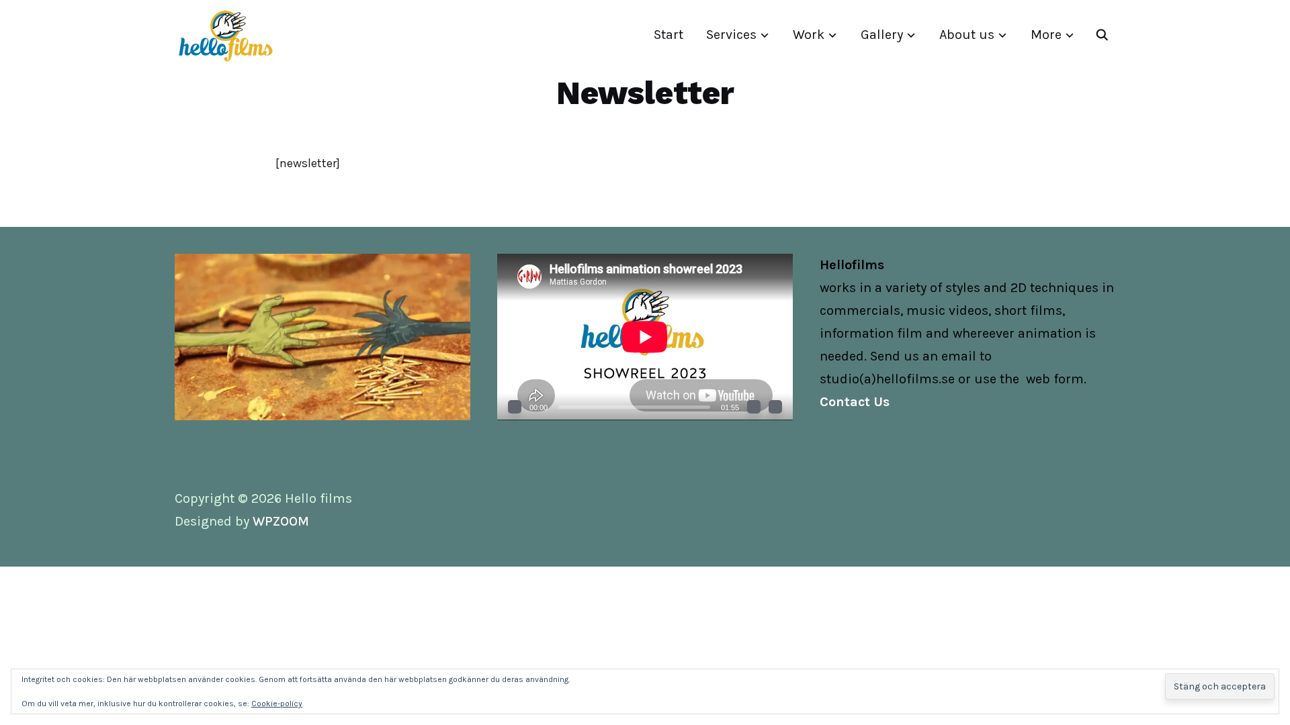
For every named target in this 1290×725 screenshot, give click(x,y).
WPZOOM (281, 521)
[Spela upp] (514, 407)
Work (808, 34)
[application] (645, 337)
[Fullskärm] (775, 407)
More (1046, 34)
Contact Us (855, 401)
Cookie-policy (276, 703)
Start (668, 34)
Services (731, 34)
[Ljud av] (754, 407)
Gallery (882, 34)
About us (966, 34)
